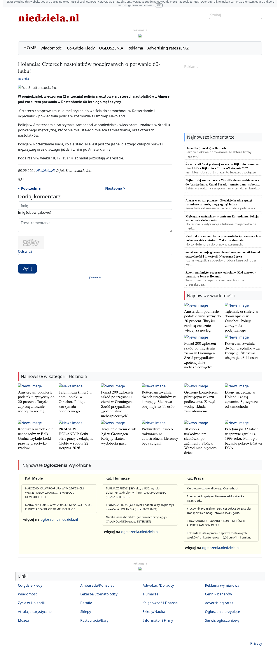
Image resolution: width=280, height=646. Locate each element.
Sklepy (85, 611)
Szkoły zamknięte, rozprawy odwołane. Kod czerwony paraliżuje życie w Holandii (221, 274)
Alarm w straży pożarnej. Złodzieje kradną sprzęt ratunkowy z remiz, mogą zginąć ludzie (219, 202)
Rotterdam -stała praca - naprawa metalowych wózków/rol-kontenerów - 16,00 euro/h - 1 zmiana (219, 535)
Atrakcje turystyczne (35, 611)
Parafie (86, 602)
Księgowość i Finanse (160, 602)
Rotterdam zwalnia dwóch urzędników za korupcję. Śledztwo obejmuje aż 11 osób (242, 350)
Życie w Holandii (31, 602)
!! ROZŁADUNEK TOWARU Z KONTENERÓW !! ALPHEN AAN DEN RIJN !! (216, 523)
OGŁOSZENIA (111, 48)
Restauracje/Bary (94, 620)
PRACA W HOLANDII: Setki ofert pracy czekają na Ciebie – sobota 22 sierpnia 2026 (76, 438)
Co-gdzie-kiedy (30, 585)
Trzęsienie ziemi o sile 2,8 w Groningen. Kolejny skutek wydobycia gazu (119, 436)
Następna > (115, 188)
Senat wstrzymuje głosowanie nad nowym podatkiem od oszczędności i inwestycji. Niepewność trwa (223, 254)
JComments (95, 277)
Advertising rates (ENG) (168, 48)
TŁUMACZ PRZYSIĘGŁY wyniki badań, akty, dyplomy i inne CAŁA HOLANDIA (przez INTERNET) (140, 507)
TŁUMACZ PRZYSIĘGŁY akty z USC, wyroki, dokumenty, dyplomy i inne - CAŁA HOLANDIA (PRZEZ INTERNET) (136, 492)
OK (159, 5)
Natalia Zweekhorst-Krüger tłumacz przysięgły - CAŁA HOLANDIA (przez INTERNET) (136, 519)
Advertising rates (219, 602)
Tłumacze (150, 594)
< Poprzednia (29, 188)
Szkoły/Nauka (154, 611)
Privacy (256, 643)
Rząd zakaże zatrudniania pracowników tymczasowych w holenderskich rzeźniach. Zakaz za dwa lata (223, 238)
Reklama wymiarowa (222, 585)
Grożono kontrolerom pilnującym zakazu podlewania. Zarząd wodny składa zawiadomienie (201, 401)
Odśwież (25, 251)
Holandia (23, 79)
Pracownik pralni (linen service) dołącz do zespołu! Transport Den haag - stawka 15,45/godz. (219, 511)
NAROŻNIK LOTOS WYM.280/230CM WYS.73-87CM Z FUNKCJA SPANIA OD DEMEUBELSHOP (58, 507)
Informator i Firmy (158, 620)
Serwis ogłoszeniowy (222, 620)
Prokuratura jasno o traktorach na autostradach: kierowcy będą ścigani (160, 436)
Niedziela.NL (45, 170)
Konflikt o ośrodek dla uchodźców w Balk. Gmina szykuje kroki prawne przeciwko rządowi (35, 438)
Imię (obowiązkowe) (34, 212)
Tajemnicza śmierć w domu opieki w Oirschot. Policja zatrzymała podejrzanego (242, 321)
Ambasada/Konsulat (97, 585)
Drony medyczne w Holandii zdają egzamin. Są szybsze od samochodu (241, 399)
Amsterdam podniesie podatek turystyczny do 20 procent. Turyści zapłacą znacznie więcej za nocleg (202, 321)
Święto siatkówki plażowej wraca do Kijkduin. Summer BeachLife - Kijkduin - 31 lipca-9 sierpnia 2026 (222, 166)
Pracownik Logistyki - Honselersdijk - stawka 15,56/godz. (215, 498)
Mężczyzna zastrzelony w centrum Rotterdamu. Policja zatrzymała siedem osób (222, 218)
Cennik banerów (218, 594)
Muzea (23, 620)
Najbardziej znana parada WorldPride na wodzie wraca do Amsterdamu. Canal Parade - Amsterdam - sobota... (223, 182)
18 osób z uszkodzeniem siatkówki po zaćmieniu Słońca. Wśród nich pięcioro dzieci (200, 440)
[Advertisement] (223, 101)
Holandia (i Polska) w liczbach (206, 148)
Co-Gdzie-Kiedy (81, 48)
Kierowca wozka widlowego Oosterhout (212, 488)
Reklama (135, 48)
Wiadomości (51, 48)
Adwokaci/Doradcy (158, 585)
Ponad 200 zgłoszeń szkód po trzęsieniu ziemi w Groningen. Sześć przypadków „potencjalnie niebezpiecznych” (200, 355)
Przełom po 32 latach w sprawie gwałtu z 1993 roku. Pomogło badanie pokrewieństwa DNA (243, 438)
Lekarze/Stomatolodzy (98, 594)
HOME (30, 48)
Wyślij (27, 268)
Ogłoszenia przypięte (222, 611)
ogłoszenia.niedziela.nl (59, 519)
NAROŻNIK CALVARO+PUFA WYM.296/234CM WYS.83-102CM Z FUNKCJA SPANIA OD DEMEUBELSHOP (54, 492)
